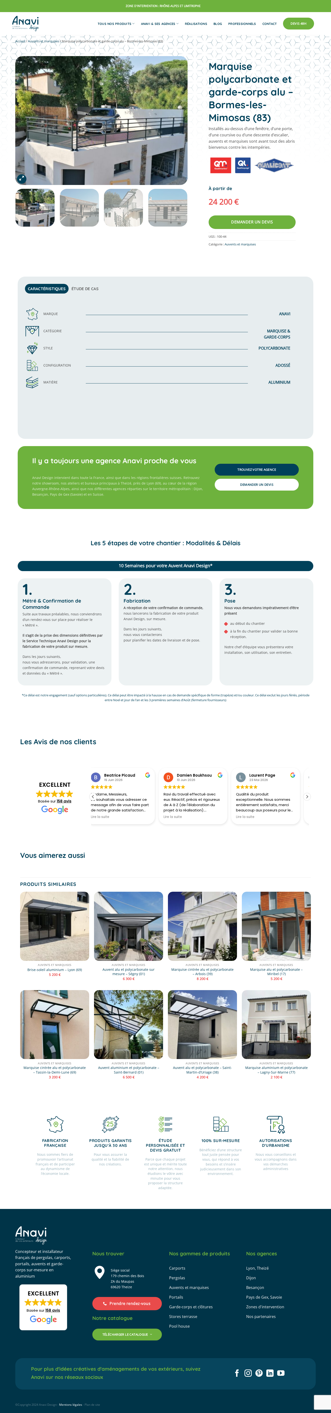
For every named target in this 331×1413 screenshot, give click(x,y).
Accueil (20, 41)
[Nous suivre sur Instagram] (248, 1374)
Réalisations (196, 24)
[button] (21, 179)
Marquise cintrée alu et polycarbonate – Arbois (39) (202, 971)
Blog (217, 24)
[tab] (47, 289)
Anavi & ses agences (158, 24)
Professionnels (242, 24)
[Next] (177, 120)
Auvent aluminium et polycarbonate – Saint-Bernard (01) (128, 1070)
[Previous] (24, 120)
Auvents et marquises (43, 41)
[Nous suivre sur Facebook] (237, 1374)
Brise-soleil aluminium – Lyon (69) (54, 970)
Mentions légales (70, 1405)
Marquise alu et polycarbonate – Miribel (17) (276, 971)
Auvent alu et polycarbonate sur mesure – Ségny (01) (128, 971)
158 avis (64, 801)
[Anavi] (25, 23)
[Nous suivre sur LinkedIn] (270, 1374)
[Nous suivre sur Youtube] (280, 1374)
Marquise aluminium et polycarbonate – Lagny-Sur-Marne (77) (276, 1070)
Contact (269, 24)
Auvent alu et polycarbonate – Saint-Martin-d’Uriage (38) (202, 1070)
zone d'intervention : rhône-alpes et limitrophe (163, 6)
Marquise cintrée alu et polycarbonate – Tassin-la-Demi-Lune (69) (55, 1070)
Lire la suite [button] (107, 817)
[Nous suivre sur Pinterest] (259, 1374)
